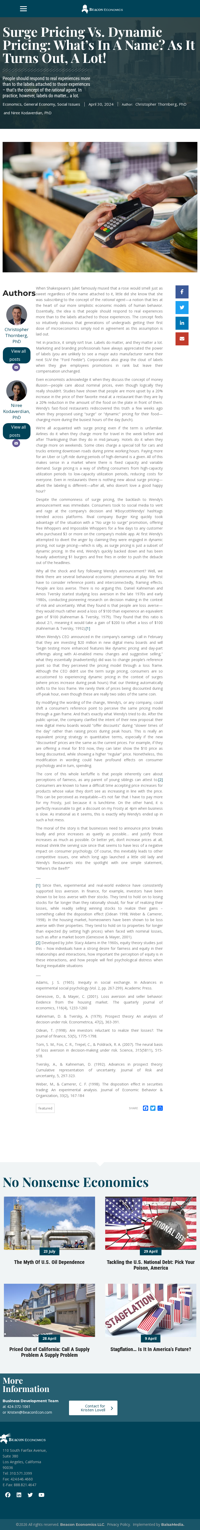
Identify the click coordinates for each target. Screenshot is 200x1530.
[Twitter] (30, 1495)
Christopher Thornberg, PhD (17, 335)
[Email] (16, 367)
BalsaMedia (172, 1524)
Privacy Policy (118, 1524)
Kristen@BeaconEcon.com (29, 1412)
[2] (160, 779)
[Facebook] (8, 1495)
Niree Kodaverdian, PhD (16, 411)
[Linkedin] (19, 1495)
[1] (88, 628)
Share (133, 1108)
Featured (45, 1108)
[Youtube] (41, 1495)
